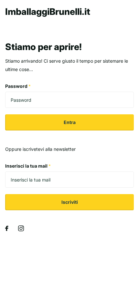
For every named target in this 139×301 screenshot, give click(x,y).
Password (18, 86)
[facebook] (6, 228)
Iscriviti (69, 202)
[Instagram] (21, 228)
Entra (70, 122)
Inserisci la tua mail (28, 166)
